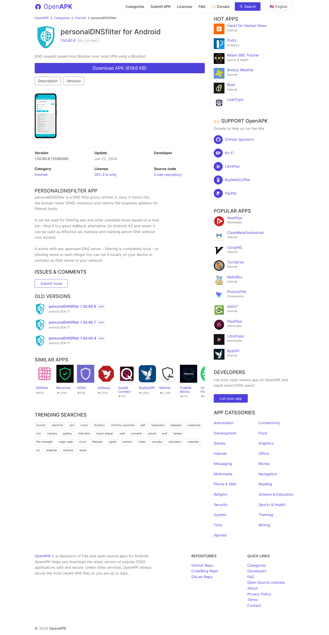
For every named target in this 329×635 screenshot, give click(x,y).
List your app (231, 398)
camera (52, 433)
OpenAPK (42, 18)
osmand (136, 433)
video (142, 441)
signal (112, 441)
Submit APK (161, 6)
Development (225, 433)
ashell (152, 433)
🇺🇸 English (278, 6)
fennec (177, 433)
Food (262, 433)
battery (68, 450)
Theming (265, 514)
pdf (143, 425)
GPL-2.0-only (105, 174)
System (220, 514)
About (252, 588)
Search (250, 6)
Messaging (223, 463)
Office (263, 453)
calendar (193, 441)
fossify (41, 425)
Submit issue (51, 283)
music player (104, 433)
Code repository (168, 174)
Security (221, 504)
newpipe (176, 425)
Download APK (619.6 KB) (120, 68)
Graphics (265, 443)
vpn (71, 425)
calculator (175, 441)
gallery (67, 433)
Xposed (220, 535)
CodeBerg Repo (204, 571)
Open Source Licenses (266, 582)
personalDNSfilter (90, 31)
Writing (264, 525)
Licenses (184, 6)
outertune (194, 425)
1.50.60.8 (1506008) (52, 158)
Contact (254, 605)
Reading (265, 484)
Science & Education (275, 494)
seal (122, 433)
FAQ (202, 6)
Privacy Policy (259, 594)
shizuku (157, 441)
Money (264, 463)
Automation (223, 423)
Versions (73, 81)
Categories (135, 6)
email (82, 450)
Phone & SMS (225, 484)
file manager (44, 441)
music (84, 425)
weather (51, 450)
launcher (57, 425)
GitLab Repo (202, 577)
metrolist (84, 433)
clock (82, 441)
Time (218, 525)
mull (164, 433)
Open (58, 6)
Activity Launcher (123, 425)
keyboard (158, 425)
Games (219, 443)
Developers (257, 571)
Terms (252, 599)
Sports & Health (271, 504)
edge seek (66, 441)
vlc (38, 450)
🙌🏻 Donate (220, 6)
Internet (80, 18)
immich (127, 441)
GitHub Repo (202, 565)
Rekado (97, 441)
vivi (38, 433)
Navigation (267, 474)
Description (48, 81)
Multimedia (223, 474)
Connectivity (269, 423)
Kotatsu (99, 425)
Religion (220, 494)
